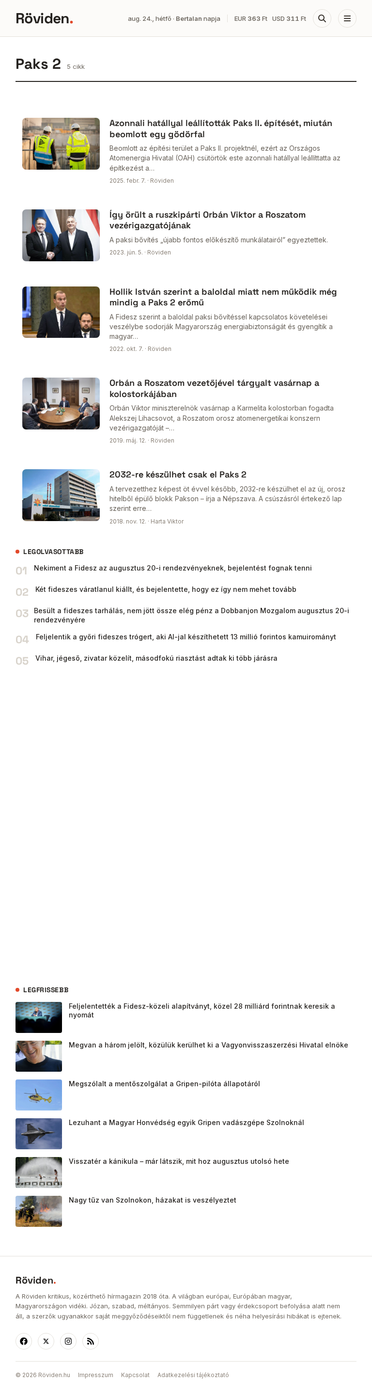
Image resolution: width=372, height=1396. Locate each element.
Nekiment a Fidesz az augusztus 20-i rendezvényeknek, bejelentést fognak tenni (173, 568)
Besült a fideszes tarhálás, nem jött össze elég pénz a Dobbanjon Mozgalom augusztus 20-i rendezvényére (191, 615)
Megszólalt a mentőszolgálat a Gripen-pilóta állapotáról (164, 1083)
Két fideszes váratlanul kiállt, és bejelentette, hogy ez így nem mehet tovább (165, 589)
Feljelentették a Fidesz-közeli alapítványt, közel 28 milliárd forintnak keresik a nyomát (202, 1010)
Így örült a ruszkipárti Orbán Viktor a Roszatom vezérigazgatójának (207, 220)
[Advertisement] (88, 826)
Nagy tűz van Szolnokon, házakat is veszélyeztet (152, 1200)
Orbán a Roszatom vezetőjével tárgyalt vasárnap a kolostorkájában (214, 388)
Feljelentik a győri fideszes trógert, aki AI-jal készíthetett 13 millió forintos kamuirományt (186, 637)
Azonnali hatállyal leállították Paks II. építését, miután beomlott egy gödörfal (220, 128)
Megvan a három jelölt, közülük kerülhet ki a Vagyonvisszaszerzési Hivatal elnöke (208, 1045)
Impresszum (95, 1375)
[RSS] (90, 1341)
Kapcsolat (135, 1375)
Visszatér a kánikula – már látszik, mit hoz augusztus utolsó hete (179, 1161)
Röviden (44, 18)
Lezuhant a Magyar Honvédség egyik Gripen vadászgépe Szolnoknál (186, 1122)
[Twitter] (46, 1341)
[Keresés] (322, 18)
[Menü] (347, 18)
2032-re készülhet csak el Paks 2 (178, 474)
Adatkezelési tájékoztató (193, 1375)
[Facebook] (24, 1341)
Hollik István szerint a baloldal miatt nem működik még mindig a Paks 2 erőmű (223, 297)
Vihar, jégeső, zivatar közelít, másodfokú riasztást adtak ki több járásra (156, 658)
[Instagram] (68, 1341)
